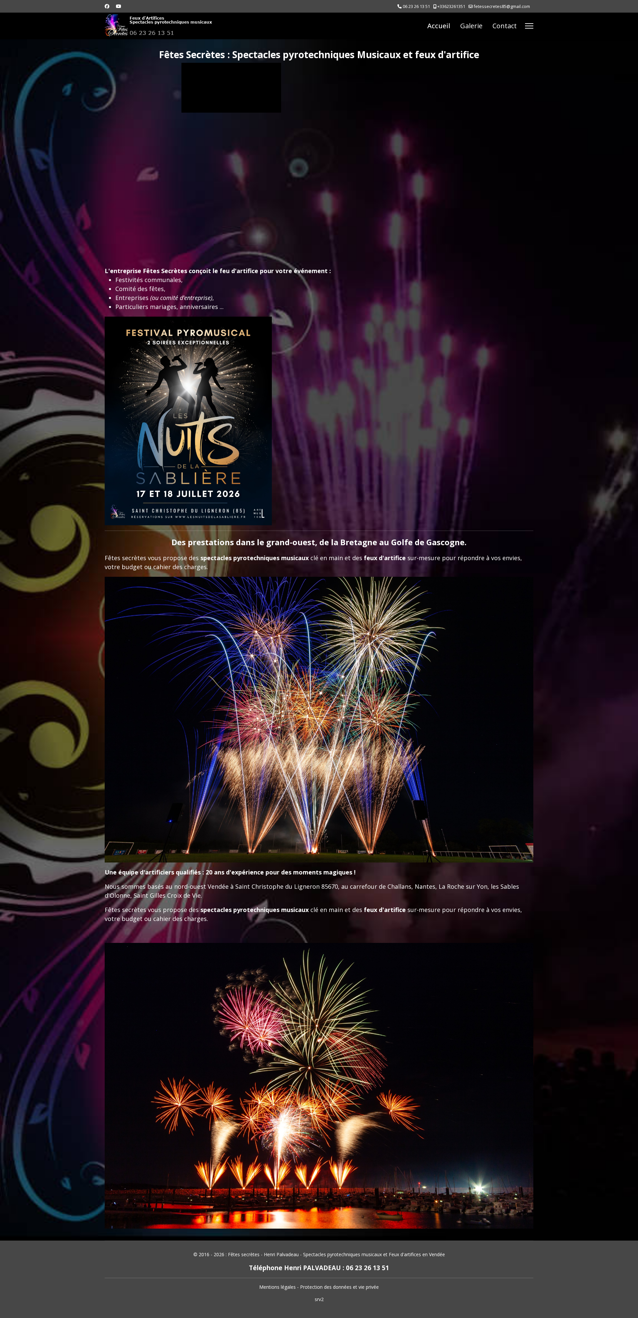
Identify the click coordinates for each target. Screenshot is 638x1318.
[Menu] (529, 26)
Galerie (471, 25)
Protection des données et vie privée (339, 1287)
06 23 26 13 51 (416, 6)
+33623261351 (451, 6)
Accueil (438, 25)
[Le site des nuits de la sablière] (188, 421)
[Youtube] (118, 6)
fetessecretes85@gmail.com (502, 6)
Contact (504, 25)
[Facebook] (107, 6)
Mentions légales (277, 1287)
